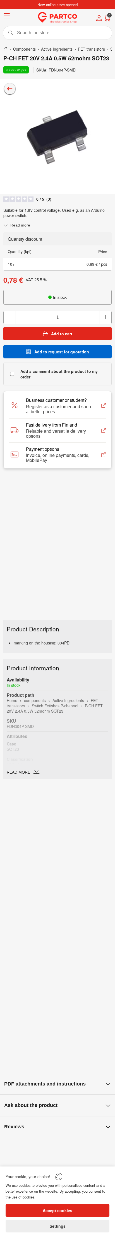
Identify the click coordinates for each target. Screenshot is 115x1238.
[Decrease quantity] (10, 317)
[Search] (57, 33)
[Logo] (57, 17)
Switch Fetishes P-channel (55, 705)
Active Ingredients (68, 700)
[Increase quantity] (105, 317)
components (35, 700)
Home (12, 700)
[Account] (99, 19)
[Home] (5, 49)
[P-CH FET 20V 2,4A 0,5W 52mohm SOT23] (57, 136)
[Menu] (6, 17)
